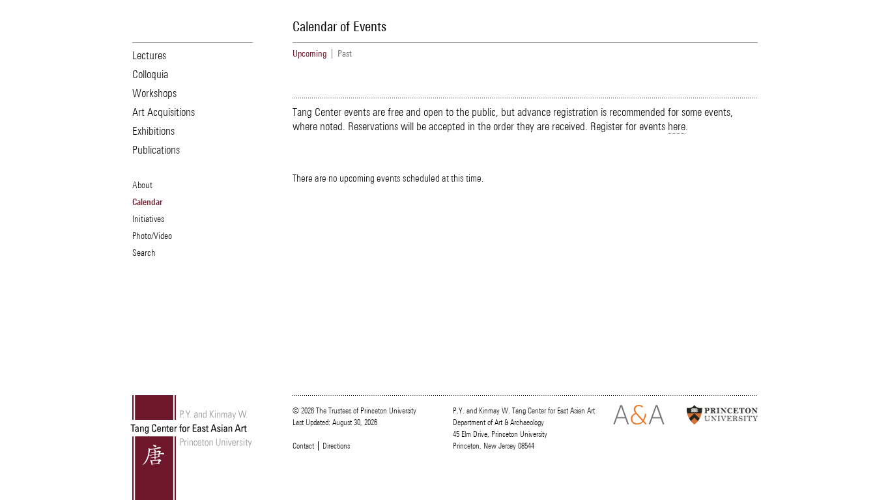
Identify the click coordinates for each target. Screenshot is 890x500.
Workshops (154, 93)
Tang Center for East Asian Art (191, 447)
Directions (336, 446)
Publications (156, 149)
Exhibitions (153, 130)
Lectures (149, 55)
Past (344, 54)
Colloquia (150, 74)
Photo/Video (152, 235)
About (142, 185)
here (676, 126)
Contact (303, 446)
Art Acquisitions (163, 111)
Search (144, 252)
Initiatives (148, 219)
